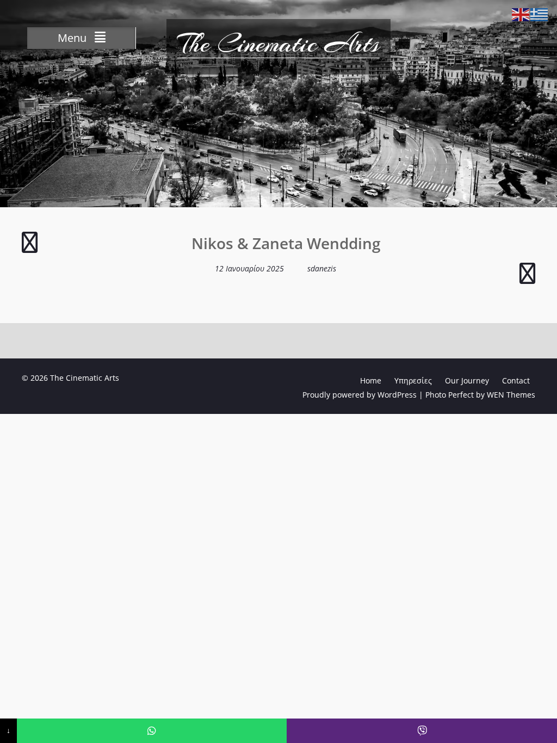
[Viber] (422, 731)
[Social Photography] (527, 278)
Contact (516, 380)
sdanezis (321, 268)
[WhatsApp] (152, 731)
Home (370, 380)
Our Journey (467, 380)
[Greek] (539, 14)
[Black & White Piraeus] (30, 247)
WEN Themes (511, 394)
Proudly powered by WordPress (359, 394)
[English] (521, 14)
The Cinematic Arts (278, 43)
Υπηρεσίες (413, 380)
